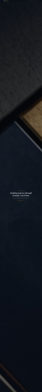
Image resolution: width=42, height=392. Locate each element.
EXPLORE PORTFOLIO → (21, 200)
